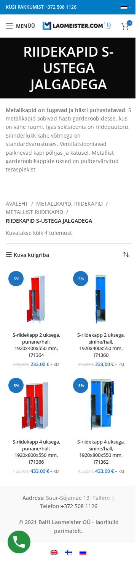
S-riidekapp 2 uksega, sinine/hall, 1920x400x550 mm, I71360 (101, 345)
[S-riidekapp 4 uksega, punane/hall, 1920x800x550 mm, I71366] (36, 405)
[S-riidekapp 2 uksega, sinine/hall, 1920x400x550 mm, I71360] (100, 298)
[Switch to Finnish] (68, 551)
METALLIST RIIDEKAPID (34, 212)
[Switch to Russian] (83, 551)
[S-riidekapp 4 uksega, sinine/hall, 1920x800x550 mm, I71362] (100, 405)
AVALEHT (17, 203)
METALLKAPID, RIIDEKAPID (69, 203)
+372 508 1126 (60, 7)
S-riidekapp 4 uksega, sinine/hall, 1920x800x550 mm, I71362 (101, 452)
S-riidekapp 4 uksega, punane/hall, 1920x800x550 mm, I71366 (36, 452)
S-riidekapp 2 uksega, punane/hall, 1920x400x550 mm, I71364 (36, 345)
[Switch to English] (54, 551)
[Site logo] (77, 25)
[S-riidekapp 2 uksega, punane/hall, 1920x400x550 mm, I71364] (36, 298)
